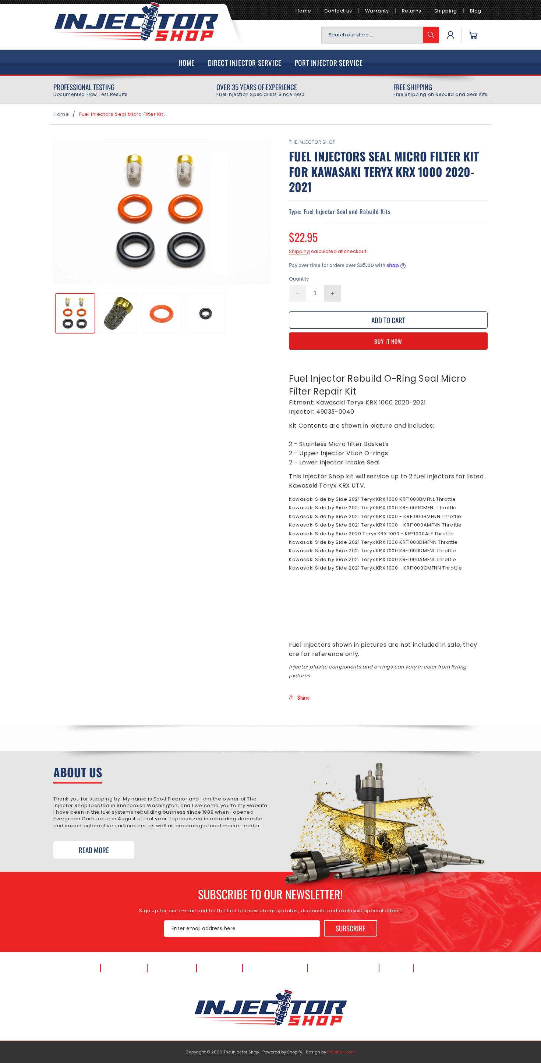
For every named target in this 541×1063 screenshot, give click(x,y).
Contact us (338, 10)
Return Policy (445, 968)
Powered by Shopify (282, 1052)
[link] (90, 90)
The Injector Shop (241, 1052)
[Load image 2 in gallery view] (118, 313)
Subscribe (350, 928)
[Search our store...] (431, 35)
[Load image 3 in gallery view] (162, 313)
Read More (94, 850)
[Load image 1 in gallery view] (75, 313)
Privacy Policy (275, 968)
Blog (475, 10)
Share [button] (303, 697)
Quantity (299, 278)
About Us (124, 968)
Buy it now (388, 341)
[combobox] (380, 35)
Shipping (445, 10)
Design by (331, 1052)
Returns (411, 10)
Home (303, 10)
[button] (473, 35)
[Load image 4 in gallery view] (205, 313)
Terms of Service (343, 968)
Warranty (377, 10)
